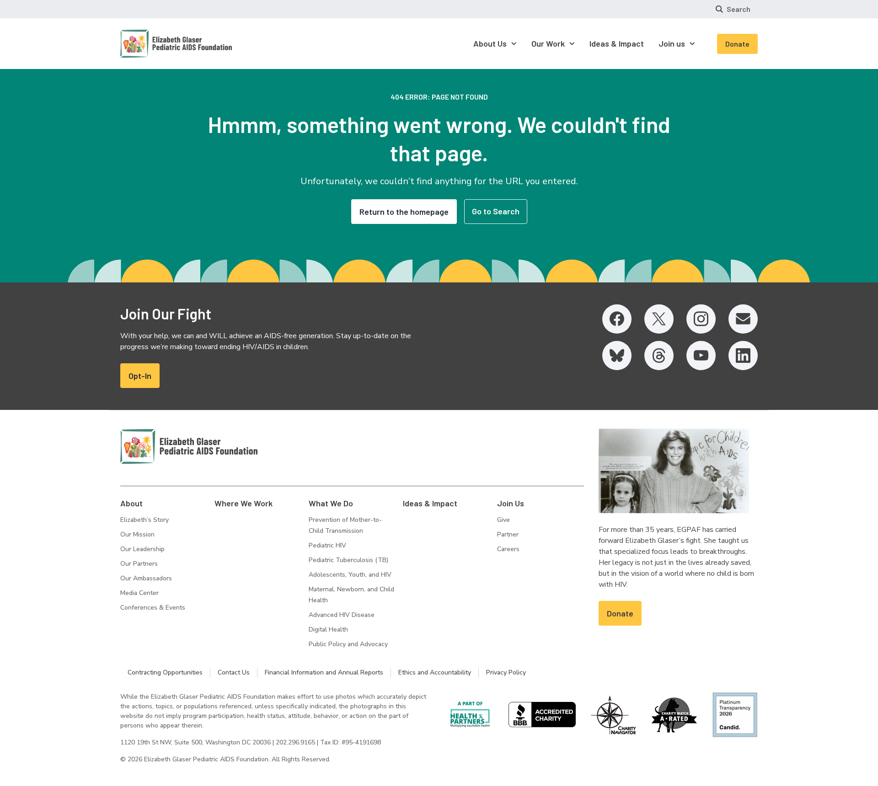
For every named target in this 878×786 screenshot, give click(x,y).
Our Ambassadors (146, 578)
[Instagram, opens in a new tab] (701, 319)
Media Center (139, 593)
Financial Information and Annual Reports (324, 672)
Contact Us (234, 672)
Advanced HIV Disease (342, 615)
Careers (508, 549)
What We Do (331, 503)
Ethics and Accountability (434, 672)
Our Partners (139, 563)
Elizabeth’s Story (144, 519)
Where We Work (243, 503)
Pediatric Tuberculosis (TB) (348, 560)
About (131, 503)
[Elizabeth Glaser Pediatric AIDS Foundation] (188, 446)
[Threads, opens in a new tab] (659, 355)
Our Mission (137, 534)
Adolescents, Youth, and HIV (350, 574)
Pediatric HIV (327, 545)
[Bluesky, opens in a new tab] (617, 355)
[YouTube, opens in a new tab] (701, 355)
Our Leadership (142, 549)
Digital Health (328, 629)
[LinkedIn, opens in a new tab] (743, 355)
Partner (508, 534)
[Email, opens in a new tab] (743, 319)
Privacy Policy (506, 672)
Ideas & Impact (430, 503)
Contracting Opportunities (165, 672)
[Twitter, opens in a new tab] (659, 319)
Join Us (510, 503)
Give (503, 519)
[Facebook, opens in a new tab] (617, 319)
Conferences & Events (152, 607)
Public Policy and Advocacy (348, 644)
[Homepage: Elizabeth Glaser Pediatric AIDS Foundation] (152, 43)
